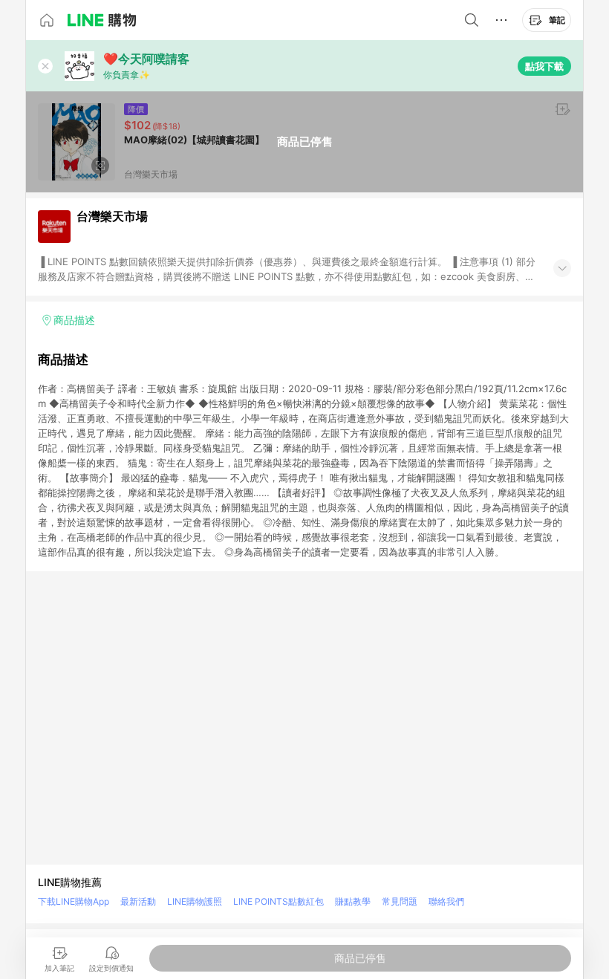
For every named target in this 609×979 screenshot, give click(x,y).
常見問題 (399, 901)
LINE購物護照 (194, 901)
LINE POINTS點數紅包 (278, 901)
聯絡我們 (446, 901)
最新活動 (138, 901)
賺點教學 (353, 901)
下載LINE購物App (73, 901)
